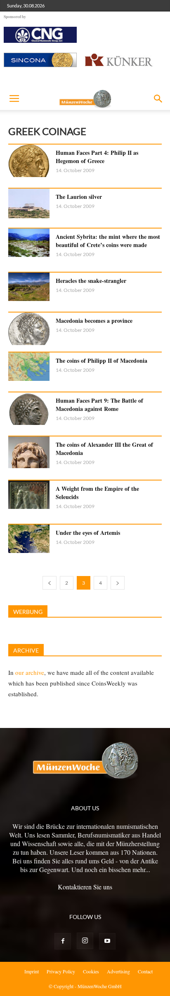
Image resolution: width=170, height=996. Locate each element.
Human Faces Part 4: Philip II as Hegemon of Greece (97, 156)
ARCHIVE (26, 650)
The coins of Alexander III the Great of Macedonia (104, 448)
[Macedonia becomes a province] (29, 329)
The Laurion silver (79, 196)
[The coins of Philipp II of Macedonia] (29, 366)
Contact (145, 971)
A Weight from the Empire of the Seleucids (97, 492)
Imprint (31, 971)
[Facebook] (62, 941)
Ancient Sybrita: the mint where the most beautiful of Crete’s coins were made (108, 240)
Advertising (118, 971)
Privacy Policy (61, 971)
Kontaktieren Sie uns (85, 886)
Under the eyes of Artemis (88, 532)
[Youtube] (107, 941)
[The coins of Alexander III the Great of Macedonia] (29, 452)
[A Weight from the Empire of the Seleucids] (29, 495)
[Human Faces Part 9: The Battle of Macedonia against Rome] (29, 408)
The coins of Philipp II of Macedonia (101, 360)
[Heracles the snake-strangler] (29, 287)
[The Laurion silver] (29, 203)
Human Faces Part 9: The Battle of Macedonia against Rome (99, 404)
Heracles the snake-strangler (91, 280)
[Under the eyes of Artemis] (29, 539)
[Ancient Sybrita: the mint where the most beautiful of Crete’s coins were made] (29, 243)
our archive (29, 672)
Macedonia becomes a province (94, 320)
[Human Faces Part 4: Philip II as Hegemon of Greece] (29, 161)
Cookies (91, 971)
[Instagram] (85, 941)
